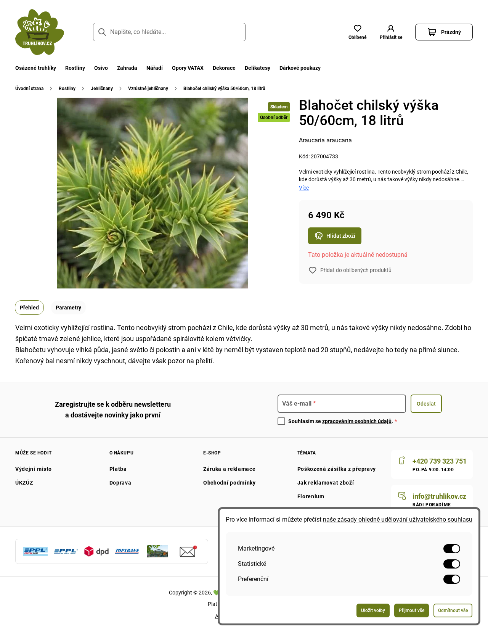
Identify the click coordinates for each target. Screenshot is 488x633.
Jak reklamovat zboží (325, 483)
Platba (118, 469)
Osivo (101, 68)
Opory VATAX (188, 68)
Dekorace (224, 68)
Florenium (310, 496)
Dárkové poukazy (300, 68)
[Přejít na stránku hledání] (102, 32)
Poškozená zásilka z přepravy (336, 469)
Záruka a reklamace (229, 469)
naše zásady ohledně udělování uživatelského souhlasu (397, 519)
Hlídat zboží (340, 236)
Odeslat (426, 404)
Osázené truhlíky (35, 68)
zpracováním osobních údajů (357, 421)
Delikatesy (257, 68)
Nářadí (154, 68)
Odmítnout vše (453, 610)
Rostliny (75, 68)
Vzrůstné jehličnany (148, 88)
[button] (391, 32)
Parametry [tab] (68, 307)
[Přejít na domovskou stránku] (39, 32)
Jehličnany (102, 88)
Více (304, 188)
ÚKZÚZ (24, 483)
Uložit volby (373, 610)
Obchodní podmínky (229, 483)
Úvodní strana (29, 88)
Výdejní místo (33, 469)
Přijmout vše (411, 610)
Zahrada (127, 68)
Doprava (120, 483)
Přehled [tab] (29, 307)
